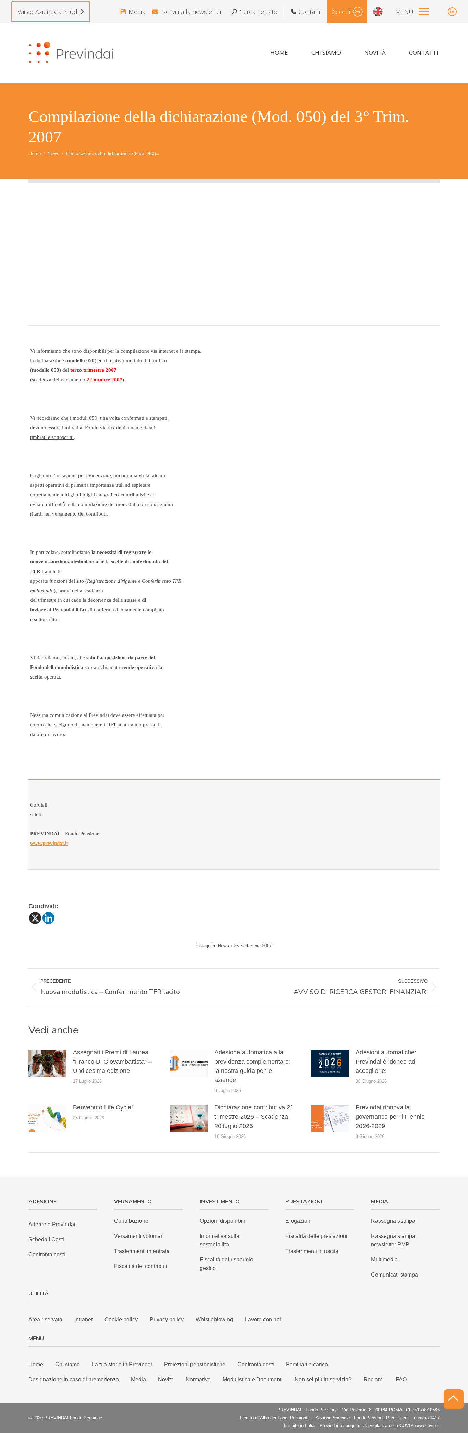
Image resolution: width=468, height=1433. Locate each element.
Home (35, 1364)
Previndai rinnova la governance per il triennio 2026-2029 (390, 1116)
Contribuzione (131, 1221)
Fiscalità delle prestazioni (316, 1236)
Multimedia (384, 1260)
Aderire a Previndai (51, 1224)
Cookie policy (121, 1319)
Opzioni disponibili (222, 1221)
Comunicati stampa (394, 1275)
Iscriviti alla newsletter (191, 12)
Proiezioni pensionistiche (194, 1364)
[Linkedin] (48, 918)
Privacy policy (167, 1319)
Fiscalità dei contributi (140, 1266)
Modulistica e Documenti (253, 1379)
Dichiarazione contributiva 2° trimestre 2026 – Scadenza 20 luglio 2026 (253, 1116)
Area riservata (45, 1319)
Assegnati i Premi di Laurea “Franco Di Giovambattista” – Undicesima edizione (112, 1061)
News (223, 945)
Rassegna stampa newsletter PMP (393, 1240)
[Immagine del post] (47, 1063)
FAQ (401, 1379)
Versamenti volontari (139, 1236)
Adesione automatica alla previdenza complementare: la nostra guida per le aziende (252, 1066)
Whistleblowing (214, 1319)
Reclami (374, 1379)
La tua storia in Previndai (122, 1364)
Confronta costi (46, 1254)
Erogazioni (298, 1221)
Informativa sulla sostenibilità (219, 1240)
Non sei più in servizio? (323, 1379)
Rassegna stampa (393, 1221)
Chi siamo (67, 1364)
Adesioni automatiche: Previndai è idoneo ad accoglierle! (386, 1061)
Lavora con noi (263, 1319)
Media (136, 12)
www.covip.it (427, 1425)
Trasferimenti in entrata (142, 1251)
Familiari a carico (307, 1364)
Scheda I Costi (46, 1239)
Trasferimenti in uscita (311, 1251)
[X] (35, 918)
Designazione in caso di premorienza (73, 1379)
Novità (166, 1379)
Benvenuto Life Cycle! (103, 1107)
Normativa (198, 1379)
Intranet (83, 1319)
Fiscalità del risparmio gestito (226, 1264)
